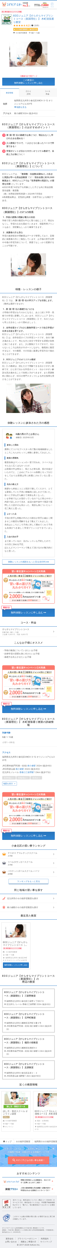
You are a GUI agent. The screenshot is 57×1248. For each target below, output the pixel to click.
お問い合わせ (11, 1241)
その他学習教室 (23, 1141)
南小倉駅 (31, 765)
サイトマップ (46, 1241)
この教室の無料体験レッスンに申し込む (28, 81)
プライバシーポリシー (27, 1238)
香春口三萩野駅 (26, 772)
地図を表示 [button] (8, 783)
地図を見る (21, 107)
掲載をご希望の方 (28, 1241)
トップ (8, 1141)
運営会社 (9, 1238)
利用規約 (45, 1238)
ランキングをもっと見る (28, 881)
